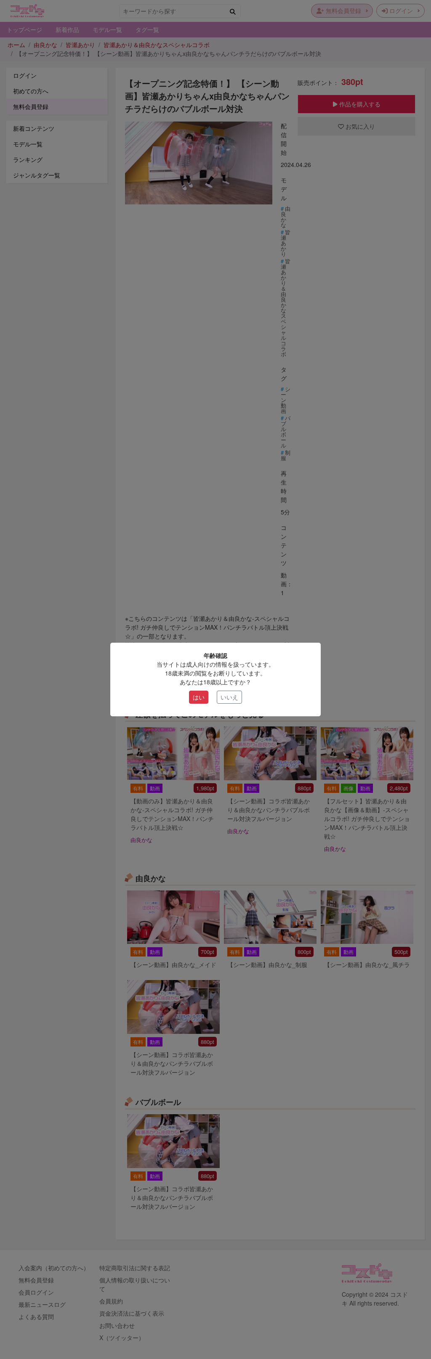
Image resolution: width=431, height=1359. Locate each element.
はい (199, 697)
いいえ (229, 697)
